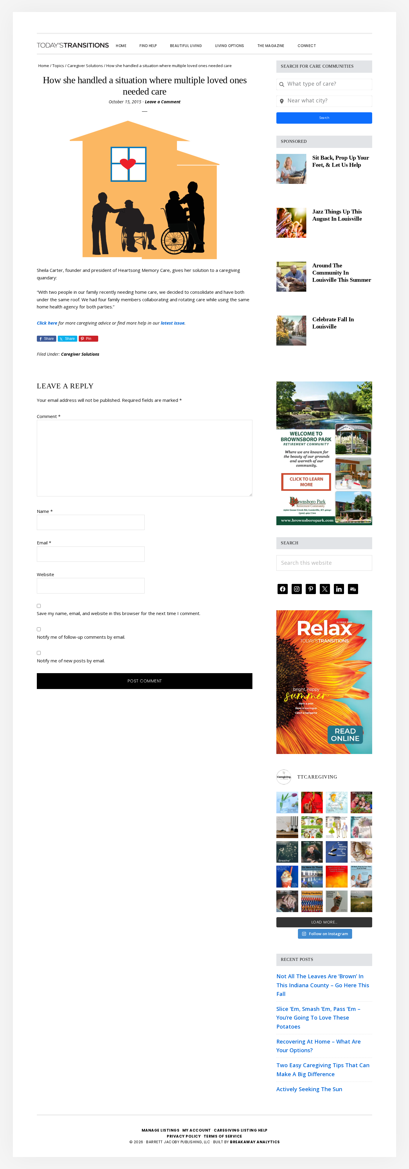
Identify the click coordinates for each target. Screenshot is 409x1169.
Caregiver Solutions (80, 354)
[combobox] (324, 84)
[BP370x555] (324, 385)
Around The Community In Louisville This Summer (341, 272)
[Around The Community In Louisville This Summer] (291, 277)
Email (44, 543)
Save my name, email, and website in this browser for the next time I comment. (118, 613)
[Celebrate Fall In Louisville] (291, 331)
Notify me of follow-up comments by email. (81, 637)
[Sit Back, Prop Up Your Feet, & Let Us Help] (291, 169)
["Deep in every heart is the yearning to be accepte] (361, 901)
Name (45, 511)
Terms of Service (223, 1136)
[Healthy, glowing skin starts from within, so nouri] (337, 803)
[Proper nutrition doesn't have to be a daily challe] (312, 827)
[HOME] (73, 45)
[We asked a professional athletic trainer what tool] (312, 901)
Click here (47, 323)
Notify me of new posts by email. (71, 661)
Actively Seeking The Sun (309, 1089)
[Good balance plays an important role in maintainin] (337, 852)
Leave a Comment (163, 102)
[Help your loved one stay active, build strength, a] (312, 877)
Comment (48, 416)
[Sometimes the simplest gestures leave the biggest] (361, 852)
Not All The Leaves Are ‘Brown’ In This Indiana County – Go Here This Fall (322, 985)
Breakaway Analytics (255, 1141)
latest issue (172, 323)
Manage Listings (161, 1130)
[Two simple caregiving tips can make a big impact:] (312, 803)
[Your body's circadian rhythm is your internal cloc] (361, 827)
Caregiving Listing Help (241, 1130)
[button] (329, 40)
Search (324, 118)
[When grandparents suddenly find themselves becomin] (361, 803)
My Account (196, 1130)
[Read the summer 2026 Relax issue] (324, 614)
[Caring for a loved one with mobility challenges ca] (287, 901)
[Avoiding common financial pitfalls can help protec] (337, 901)
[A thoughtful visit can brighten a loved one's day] (287, 827)
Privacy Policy (184, 1136)
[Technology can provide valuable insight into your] (312, 852)
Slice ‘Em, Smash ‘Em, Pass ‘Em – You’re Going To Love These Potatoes (318, 1017)
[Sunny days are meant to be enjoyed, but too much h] (337, 877)
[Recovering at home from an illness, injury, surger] (287, 803)
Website (45, 574)
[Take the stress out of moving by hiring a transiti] (361, 877)
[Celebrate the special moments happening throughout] (337, 827)
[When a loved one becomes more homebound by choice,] (287, 877)
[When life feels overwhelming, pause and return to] (287, 852)
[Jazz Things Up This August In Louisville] (291, 223)
